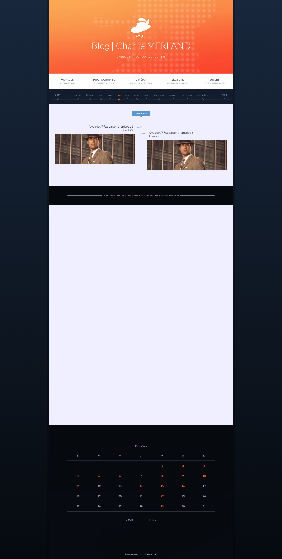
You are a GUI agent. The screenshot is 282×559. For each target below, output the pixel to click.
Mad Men (101, 126)
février (89, 94)
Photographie (104, 79)
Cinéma (141, 79)
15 (162, 486)
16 (183, 486)
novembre (187, 94)
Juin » (152, 520)
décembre (202, 94)
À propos (109, 195)
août (146, 94)
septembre (158, 94)
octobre (173, 94)
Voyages (67, 79)
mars (100, 94)
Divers (214, 79)
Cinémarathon (169, 195)
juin (127, 94)
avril (110, 94)
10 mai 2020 (141, 113)
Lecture (178, 79)
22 (162, 496)
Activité (127, 195)
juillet (136, 94)
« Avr (129, 520)
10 (204, 475)
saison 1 (114, 126)
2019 (57, 94)
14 (141, 486)
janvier (78, 94)
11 (77, 486)
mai (118, 94)
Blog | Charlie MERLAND (141, 45)
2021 (224, 94)
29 (162, 506)
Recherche (146, 195)
